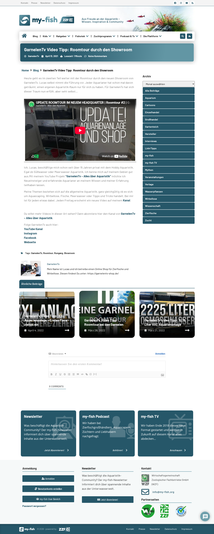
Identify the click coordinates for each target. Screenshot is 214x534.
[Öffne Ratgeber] (68, 36)
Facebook (30, 237)
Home (25, 70)
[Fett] (51, 374)
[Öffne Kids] (49, 36)
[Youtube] (187, 3)
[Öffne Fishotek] (87, 36)
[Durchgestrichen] (65, 374)
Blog (36, 70)
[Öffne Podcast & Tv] (137, 36)
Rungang (58, 253)
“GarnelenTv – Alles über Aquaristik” (88, 176)
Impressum (73, 3)
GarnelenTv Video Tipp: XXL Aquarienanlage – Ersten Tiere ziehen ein (45, 320)
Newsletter (45, 3)
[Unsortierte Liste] (73, 374)
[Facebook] (175, 3)
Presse (34, 3)
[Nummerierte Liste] (69, 374)
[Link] (86, 374)
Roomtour (48, 253)
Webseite (30, 242)
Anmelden (160, 353)
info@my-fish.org (163, 492)
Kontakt (24, 3)
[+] (95, 374)
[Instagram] (181, 3)
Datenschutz (59, 3)
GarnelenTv (36, 253)
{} (91, 374)
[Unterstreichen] (60, 374)
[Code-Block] (82, 374)
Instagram (30, 233)
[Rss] (192, 3)
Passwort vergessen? (34, 505)
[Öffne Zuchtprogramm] (113, 36)
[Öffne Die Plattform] (160, 36)
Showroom (69, 253)
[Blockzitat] (78, 374)
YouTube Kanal (33, 229)
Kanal (126, 200)
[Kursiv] (56, 374)
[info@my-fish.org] (145, 492)
